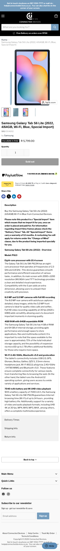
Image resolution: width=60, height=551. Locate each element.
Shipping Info (11, 428)
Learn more (29, 185)
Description (10, 205)
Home (4, 40)
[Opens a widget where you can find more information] (49, 546)
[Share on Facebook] (3, 196)
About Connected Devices (13, 533)
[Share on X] (9, 196)
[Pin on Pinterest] (19, 196)
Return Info (9, 437)
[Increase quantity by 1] (26, 152)
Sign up (43, 516)
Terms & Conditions (30, 536)
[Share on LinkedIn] (14, 196)
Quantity (5, 147)
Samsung (9, 135)
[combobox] (26, 27)
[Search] (55, 27)
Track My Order (48, 533)
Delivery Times (11, 420)
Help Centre (33, 533)
